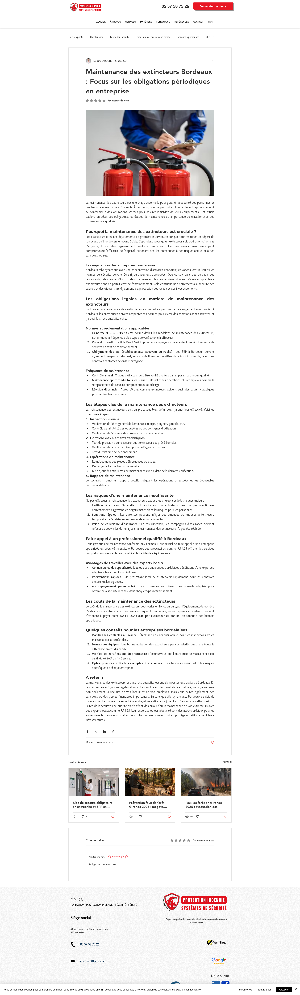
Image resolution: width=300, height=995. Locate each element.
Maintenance (96, 36)
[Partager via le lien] (113, 731)
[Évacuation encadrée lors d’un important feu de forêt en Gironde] (206, 782)
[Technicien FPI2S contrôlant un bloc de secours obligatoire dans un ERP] (94, 782)
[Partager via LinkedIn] (104, 731)
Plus (208, 36)
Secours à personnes (188, 36)
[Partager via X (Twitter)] (96, 731)
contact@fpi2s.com (93, 961)
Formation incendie (120, 36)
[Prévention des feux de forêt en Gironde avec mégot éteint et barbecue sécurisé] (150, 782)
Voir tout (227, 761)
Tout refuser (264, 989)
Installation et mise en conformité (153, 36)
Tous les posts (75, 36)
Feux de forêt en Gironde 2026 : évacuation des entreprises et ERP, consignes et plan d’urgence (205, 805)
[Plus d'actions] (212, 61)
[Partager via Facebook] (87, 731)
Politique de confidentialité (186, 989)
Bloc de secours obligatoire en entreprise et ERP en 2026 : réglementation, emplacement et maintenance (92, 805)
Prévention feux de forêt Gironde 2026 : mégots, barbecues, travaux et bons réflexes (148, 805)
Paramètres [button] (245, 989)
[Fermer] (296, 989)
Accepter (284, 989)
